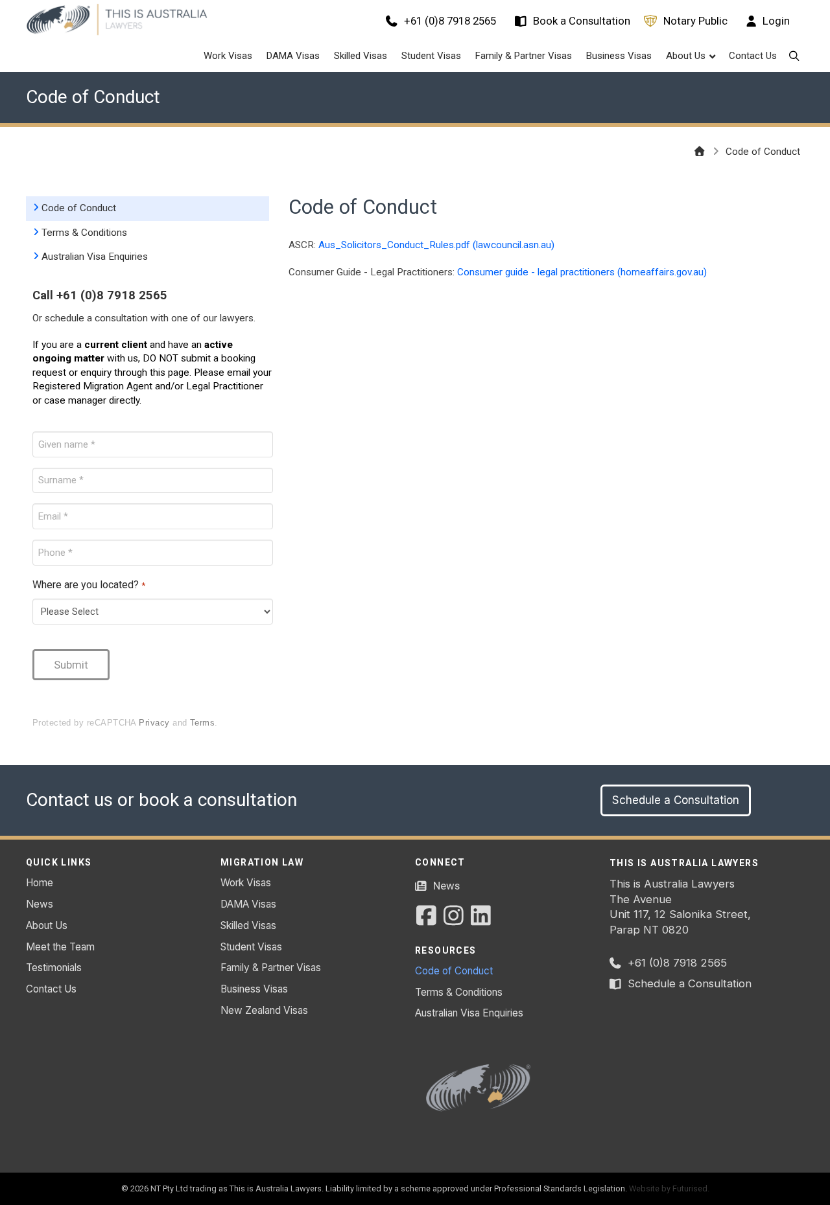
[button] (794, 56)
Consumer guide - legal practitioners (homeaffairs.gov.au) (582, 272)
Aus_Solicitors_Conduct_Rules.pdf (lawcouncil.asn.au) (436, 245)
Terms (202, 723)
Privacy (154, 723)
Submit (71, 664)
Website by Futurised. (669, 1188)
